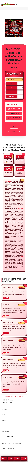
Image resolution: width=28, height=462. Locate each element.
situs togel (20, 208)
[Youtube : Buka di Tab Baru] (19, 455)
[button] (19, 4)
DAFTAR (14, 131)
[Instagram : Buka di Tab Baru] (16, 455)
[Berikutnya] (26, 28)
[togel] (5, 4)
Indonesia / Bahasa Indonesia (8, 448)
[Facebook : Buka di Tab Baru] (9, 455)
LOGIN (14, 126)
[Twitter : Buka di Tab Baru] (12, 455)
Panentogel (8, 181)
